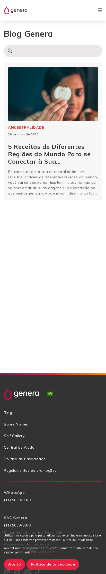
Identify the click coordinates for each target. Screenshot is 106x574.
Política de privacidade (53, 564)
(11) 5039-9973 (17, 500)
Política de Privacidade (25, 459)
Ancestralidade (26, 127)
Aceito (14, 564)
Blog (8, 412)
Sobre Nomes (16, 424)
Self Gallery (14, 435)
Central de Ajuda (19, 447)
